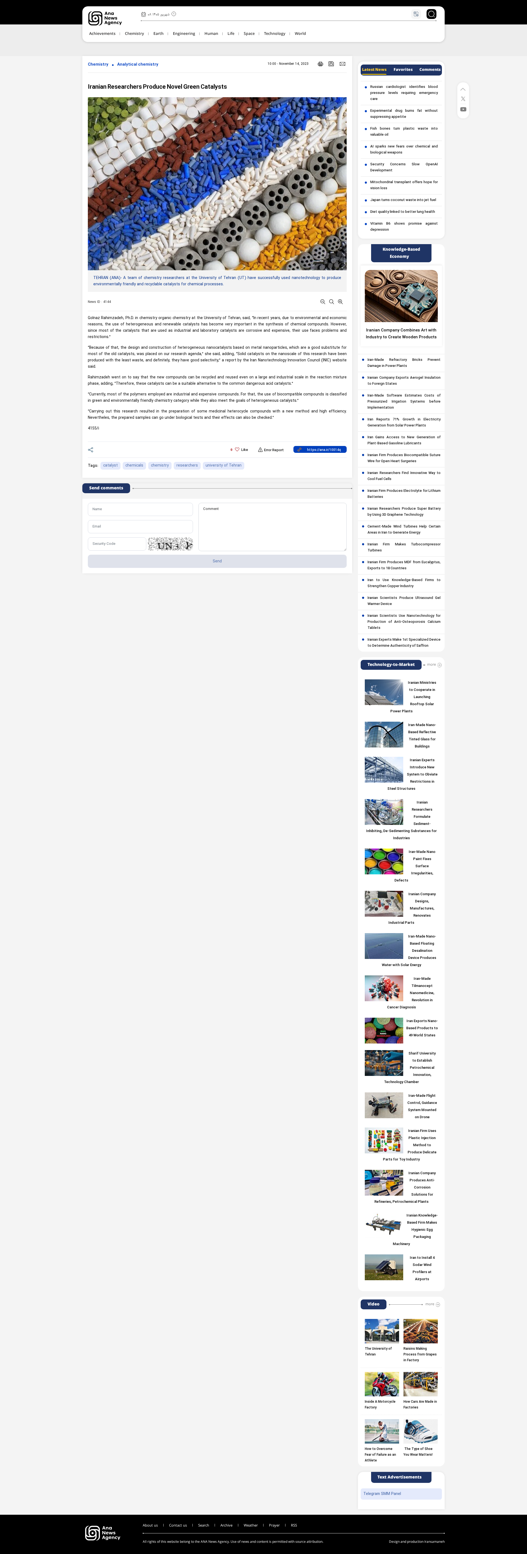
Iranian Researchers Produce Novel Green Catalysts (157, 87)
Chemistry (98, 65)
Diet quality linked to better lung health (402, 212)
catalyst (110, 465)
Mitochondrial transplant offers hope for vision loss (404, 185)
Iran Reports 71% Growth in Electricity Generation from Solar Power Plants (404, 422)
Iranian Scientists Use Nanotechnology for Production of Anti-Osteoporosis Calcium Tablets (404, 622)
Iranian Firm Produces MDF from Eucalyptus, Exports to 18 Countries (404, 565)
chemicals (134, 465)
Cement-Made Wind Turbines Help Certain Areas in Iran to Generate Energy (404, 529)
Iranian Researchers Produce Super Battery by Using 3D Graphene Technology (404, 512)
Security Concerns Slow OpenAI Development (404, 167)
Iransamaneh (434, 1541)
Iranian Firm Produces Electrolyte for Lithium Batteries (404, 494)
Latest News (374, 70)
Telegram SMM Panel (382, 1494)
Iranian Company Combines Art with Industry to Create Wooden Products (401, 334)
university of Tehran (224, 465)
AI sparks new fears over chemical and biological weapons (404, 149)
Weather (251, 1525)
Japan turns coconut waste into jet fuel (403, 200)
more (431, 664)
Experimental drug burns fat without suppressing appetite (404, 114)
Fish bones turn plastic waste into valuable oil (404, 132)
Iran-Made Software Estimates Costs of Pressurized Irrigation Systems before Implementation (404, 402)
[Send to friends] (342, 64)
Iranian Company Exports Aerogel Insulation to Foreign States (404, 381)
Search (203, 1525)
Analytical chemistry (137, 65)
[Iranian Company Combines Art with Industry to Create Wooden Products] (401, 296)
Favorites (403, 70)
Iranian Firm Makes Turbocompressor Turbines (404, 547)
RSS (294, 1525)
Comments (430, 70)
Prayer (274, 1525)
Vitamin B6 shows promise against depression (404, 227)
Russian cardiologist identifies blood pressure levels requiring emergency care (404, 93)
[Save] (331, 64)
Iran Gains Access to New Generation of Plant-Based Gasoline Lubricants (404, 440)
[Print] (320, 64)
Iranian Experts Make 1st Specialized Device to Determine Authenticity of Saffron (404, 643)
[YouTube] (463, 109)
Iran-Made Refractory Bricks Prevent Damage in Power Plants (404, 363)
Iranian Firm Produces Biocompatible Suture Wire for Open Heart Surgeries (404, 458)
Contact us (178, 1525)
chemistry (160, 465)
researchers (187, 465)
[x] (463, 98)
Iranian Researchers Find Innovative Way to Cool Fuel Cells (404, 476)
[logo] (111, 18)
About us (150, 1525)
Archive (226, 1525)
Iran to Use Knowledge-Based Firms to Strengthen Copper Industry (404, 583)
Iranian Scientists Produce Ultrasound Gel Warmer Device (404, 601)
